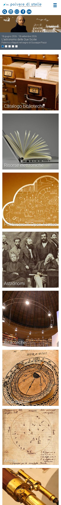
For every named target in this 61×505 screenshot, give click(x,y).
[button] (3, 46)
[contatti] (17, 11)
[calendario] (10, 11)
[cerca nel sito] (4, 11)
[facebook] (23, 11)
